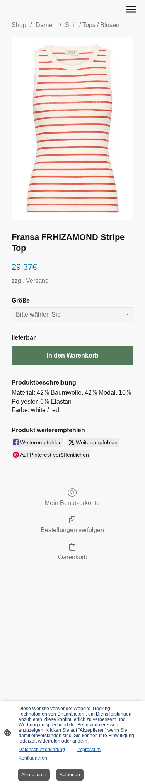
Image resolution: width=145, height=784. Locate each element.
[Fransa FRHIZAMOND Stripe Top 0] (72, 128)
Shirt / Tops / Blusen (92, 25)
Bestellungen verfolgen (72, 530)
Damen (46, 25)
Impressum (89, 749)
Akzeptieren (33, 774)
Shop (19, 25)
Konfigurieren (33, 758)
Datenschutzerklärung (42, 749)
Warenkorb (72, 557)
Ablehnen (70, 774)
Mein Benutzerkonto (72, 503)
